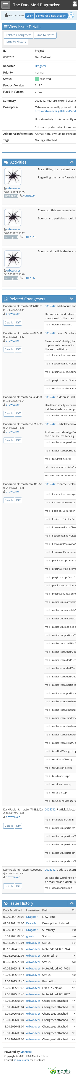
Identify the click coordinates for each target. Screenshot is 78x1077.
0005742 (50, 306)
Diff (18, 322)
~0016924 (29, 196)
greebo (30, 936)
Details (9, 322)
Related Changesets (18, 35)
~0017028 (29, 237)
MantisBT (26, 1052)
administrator (21, 1060)
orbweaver (13, 188)
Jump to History (16, 41)
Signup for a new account (51, 15)
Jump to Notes (45, 35)
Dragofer (40, 66)
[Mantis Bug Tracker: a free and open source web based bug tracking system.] (59, 1070)
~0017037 (29, 278)
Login (30, 15)
